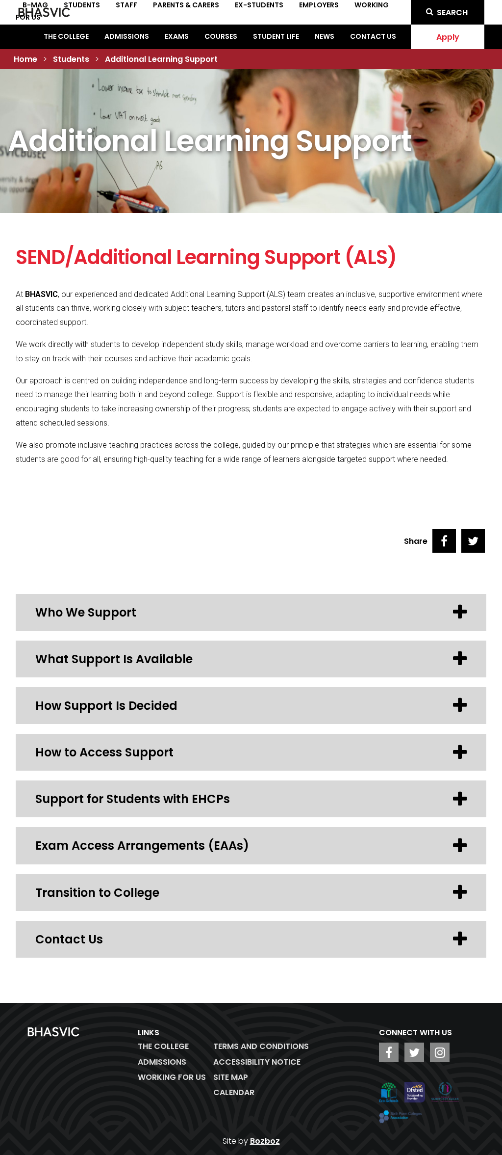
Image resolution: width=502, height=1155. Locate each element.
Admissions (126, 36)
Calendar (233, 1092)
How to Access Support (104, 752)
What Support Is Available (114, 659)
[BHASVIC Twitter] (414, 1052)
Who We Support (85, 612)
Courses (220, 36)
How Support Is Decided (106, 706)
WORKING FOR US (172, 1077)
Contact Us (373, 36)
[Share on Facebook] (444, 541)
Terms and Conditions (261, 1046)
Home (25, 59)
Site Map (230, 1077)
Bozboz (265, 1141)
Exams (177, 36)
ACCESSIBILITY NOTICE (257, 1062)
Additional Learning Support (161, 59)
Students (71, 59)
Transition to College (97, 893)
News (324, 36)
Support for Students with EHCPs (132, 799)
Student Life (276, 36)
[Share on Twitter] (473, 541)
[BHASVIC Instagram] (440, 1052)
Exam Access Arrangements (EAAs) (142, 845)
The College (66, 36)
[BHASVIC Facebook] (389, 1052)
